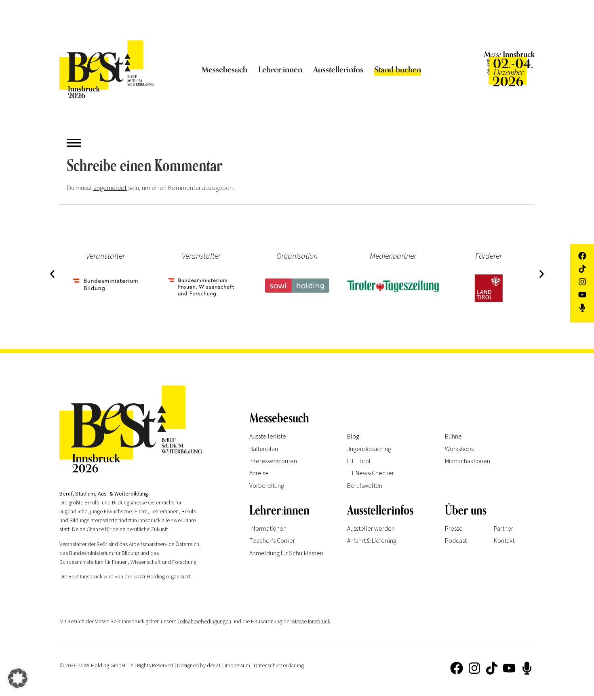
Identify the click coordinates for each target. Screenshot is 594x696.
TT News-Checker (370, 473)
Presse (454, 528)
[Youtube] (509, 668)
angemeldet (110, 187)
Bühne (453, 436)
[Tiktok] (491, 668)
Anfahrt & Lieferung (371, 540)
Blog (353, 436)
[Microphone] (527, 668)
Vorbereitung (266, 485)
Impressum (237, 665)
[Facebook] (456, 668)
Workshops (459, 449)
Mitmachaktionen (467, 461)
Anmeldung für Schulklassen (286, 553)
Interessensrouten (273, 461)
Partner (503, 528)
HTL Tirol (359, 461)
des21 (214, 665)
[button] (52, 274)
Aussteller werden (371, 528)
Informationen (267, 528)
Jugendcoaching (369, 449)
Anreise (259, 473)
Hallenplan (263, 449)
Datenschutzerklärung (279, 665)
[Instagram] (474, 668)
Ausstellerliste (267, 436)
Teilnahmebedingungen (204, 621)
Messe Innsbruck (311, 621)
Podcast (456, 540)
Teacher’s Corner (272, 540)
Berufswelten (364, 485)
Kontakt (504, 540)
